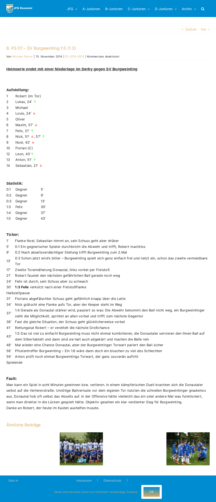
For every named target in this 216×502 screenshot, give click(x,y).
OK (151, 491)
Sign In (13, 480)
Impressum (84, 480)
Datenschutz (113, 480)
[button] (202, 8)
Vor (203, 29)
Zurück (190, 29)
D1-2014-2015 (74, 56)
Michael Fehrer (22, 56)
